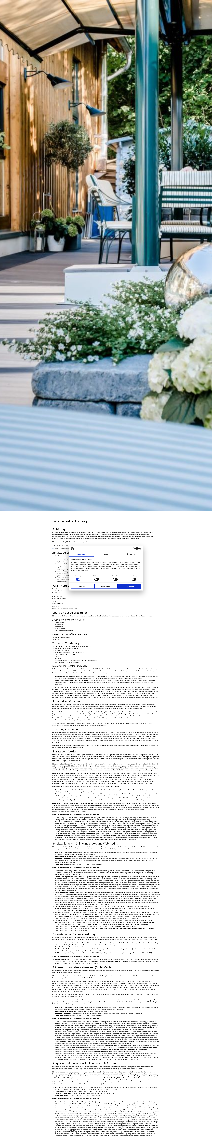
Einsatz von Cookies (61, 568)
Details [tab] (106, 554)
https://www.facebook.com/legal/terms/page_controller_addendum (87, 1038)
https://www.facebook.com (132, 1048)
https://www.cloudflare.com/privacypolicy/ (102, 926)
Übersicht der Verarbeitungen (64, 560)
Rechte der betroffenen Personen (65, 580)
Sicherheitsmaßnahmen (62, 564)
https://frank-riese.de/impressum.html (64, 609)
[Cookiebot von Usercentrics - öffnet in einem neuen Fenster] (134, 548)
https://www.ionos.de (76, 916)
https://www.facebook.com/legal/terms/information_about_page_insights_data (80, 1046)
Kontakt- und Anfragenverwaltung (66, 572)
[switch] (96, 579)
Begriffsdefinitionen (61, 582)
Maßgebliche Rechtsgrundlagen (65, 562)
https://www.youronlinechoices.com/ (64, 811)
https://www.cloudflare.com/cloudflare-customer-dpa (72, 928)
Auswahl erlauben (106, 586)
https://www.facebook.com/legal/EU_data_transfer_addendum (74, 1051)
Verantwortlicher (60, 558)
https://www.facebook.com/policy (100, 1028)
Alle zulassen (130, 586)
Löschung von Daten (61, 566)
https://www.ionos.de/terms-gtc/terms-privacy (114, 916)
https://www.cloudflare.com (64, 926)
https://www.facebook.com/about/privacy (68, 1050)
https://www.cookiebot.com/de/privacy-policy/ (85, 836)
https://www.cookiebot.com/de (147, 834)
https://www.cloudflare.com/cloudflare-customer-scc (71, 930)
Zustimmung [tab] (81, 554)
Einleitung (58, 556)
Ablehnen (82, 586)
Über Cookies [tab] (131, 554)
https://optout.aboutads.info (133, 809)
